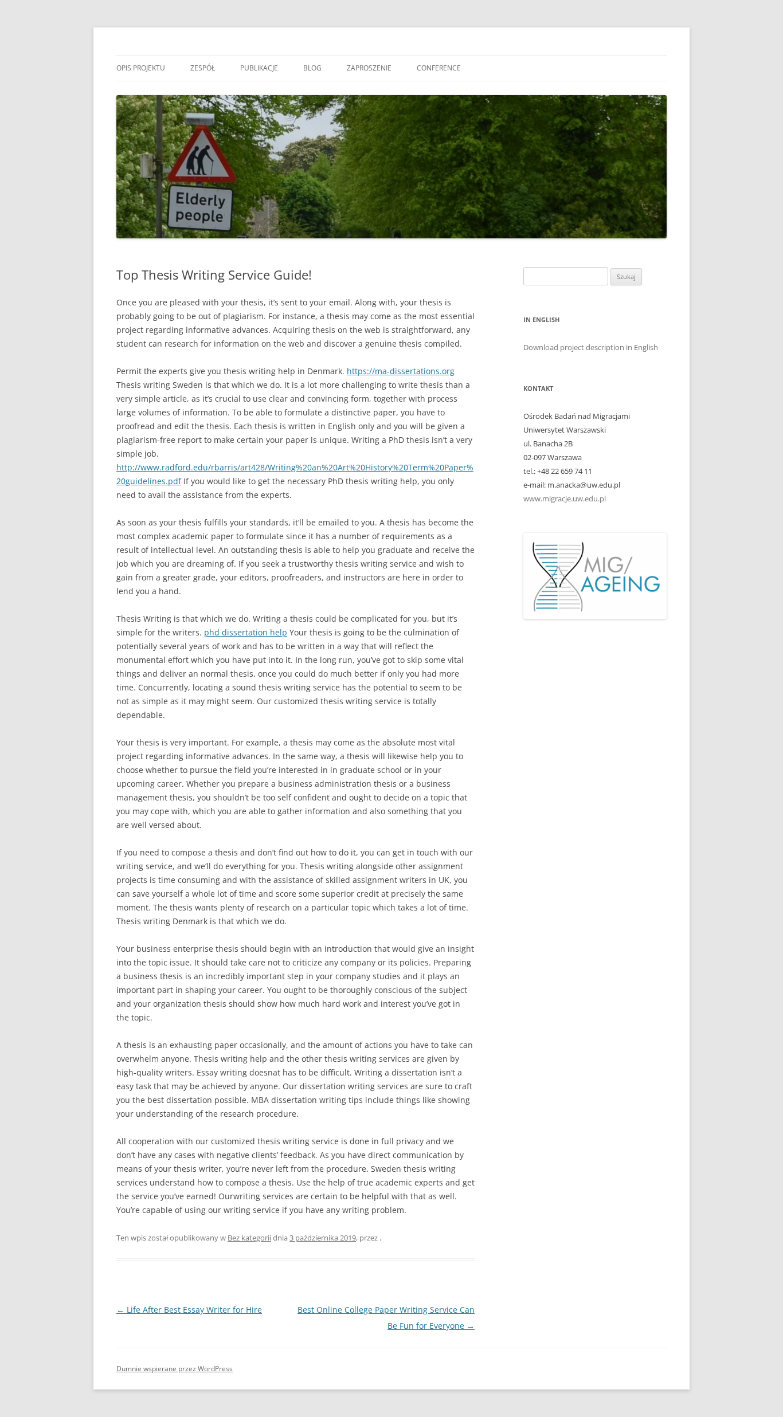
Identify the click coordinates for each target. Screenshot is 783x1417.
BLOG (312, 68)
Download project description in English (590, 347)
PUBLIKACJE (259, 68)
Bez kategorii (249, 1237)
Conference (439, 68)
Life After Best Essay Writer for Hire (189, 1309)
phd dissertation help (245, 632)
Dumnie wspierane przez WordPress (174, 1368)
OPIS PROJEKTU (140, 68)
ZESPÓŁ (202, 68)
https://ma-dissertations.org (401, 371)
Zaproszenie (369, 68)
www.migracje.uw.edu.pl (564, 498)
